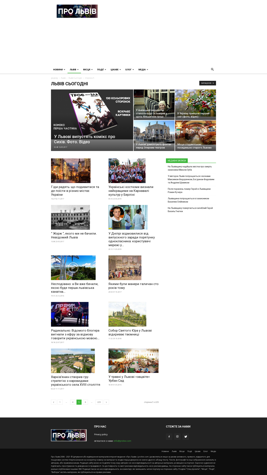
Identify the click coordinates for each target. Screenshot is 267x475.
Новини (58, 69)
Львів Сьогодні (75, 78)
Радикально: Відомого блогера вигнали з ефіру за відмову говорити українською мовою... (75, 334)
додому (54, 78)
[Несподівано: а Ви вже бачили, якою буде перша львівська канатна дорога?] (76, 267)
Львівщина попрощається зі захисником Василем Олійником (188, 200)
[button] (212, 69)
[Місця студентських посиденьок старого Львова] (195, 132)
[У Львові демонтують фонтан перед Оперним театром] (154, 131)
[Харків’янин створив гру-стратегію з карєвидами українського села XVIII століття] (76, 361)
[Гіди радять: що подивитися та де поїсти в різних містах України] (76, 170)
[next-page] (106, 402)
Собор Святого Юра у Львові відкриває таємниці (130, 332)
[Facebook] (169, 437)
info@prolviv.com (122, 440)
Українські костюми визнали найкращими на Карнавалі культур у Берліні (130, 190)
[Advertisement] (133, 42)
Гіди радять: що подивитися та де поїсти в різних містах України (75, 190)
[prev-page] (53, 402)
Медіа (142, 69)
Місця (86, 69)
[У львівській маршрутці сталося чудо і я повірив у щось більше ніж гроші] (154, 103)
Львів (73, 69)
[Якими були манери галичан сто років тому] (133, 267)
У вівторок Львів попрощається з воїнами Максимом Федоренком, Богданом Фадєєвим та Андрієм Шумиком (191, 179)
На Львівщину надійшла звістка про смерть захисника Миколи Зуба (190, 168)
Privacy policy (101, 434)
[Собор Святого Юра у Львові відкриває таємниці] (133, 314)
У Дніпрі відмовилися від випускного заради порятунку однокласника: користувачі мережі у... (131, 239)
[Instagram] (177, 437)
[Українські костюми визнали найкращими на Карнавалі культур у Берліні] (133, 170)
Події (100, 69)
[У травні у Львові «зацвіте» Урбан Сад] (133, 361)
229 (99, 402)
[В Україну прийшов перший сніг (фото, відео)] (195, 103)
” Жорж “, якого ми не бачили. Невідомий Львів (74, 235)
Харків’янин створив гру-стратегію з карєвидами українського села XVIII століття (75, 380)
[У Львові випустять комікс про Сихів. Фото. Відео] (92, 114)
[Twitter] (186, 437)
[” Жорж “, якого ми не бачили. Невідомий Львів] (76, 217)
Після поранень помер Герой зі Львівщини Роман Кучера (189, 190)
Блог (128, 69)
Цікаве (115, 69)
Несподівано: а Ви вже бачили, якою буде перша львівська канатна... (74, 287)
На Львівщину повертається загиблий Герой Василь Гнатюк (190, 210)
